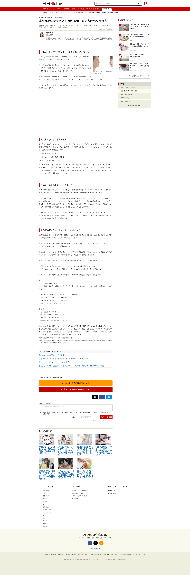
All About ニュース (112, 490)
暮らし (62, 4)
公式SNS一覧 (95, 548)
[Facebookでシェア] (102, 397)
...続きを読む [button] (109, 39)
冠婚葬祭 (66, 9)
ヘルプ (143, 555)
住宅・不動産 (46, 490)
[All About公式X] (95, 543)
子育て (68, 12)
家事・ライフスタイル (49, 9)
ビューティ (46, 498)
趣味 (44, 518)
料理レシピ (60, 9)
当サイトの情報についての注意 (123, 555)
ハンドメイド (80, 9)
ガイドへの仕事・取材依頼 (79, 496)
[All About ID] (145, 4)
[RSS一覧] (101, 543)
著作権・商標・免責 (107, 555)
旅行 (44, 515)
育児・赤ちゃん (97, 9)
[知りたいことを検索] (139, 4)
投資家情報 (61, 555)
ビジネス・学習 (47, 509)
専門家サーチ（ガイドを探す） (80, 490)
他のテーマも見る (134, 105)
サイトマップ (136, 555)
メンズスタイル (47, 512)
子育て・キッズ (107, 9)
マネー (44, 493)
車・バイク (46, 526)
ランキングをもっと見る (134, 76)
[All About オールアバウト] (50, 4)
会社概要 (47, 555)
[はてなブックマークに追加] (109, 397)
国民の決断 (75, 498)
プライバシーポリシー (84, 555)
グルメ (44, 523)
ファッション (46, 521)
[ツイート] (95, 397)
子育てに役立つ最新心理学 (80, 12)
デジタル (45, 501)
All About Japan (112, 493)
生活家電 (73, 9)
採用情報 (53, 555)
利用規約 (73, 555)
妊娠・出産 (89, 9)
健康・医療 (46, 496)
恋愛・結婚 (46, 507)
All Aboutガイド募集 (77, 493)
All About (45, 12)
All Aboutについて (96, 555)
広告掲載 (67, 555)
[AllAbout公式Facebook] (90, 543)
